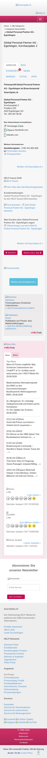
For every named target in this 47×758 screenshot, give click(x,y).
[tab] (7, 355)
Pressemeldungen (12, 692)
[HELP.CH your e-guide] (40, 13)
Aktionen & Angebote (14, 657)
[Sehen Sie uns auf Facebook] (9, 719)
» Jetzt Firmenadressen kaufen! (19, 308)
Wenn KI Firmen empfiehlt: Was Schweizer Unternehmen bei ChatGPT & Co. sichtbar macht (21, 367)
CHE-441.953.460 (29, 148)
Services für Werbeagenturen (17, 713)
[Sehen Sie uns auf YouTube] (31, 722)
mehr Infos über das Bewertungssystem (25, 187)
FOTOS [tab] (23, 77)
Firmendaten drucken (16, 151)
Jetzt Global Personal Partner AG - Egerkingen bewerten (20, 208)
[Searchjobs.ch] (23, 5)
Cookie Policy (26, 753)
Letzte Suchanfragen (13, 633)
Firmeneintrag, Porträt (14, 680)
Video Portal (9, 662)
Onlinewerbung (11, 689)
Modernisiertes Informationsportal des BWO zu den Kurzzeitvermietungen (21, 386)
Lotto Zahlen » (34, 495)
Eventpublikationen (13, 683)
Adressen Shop (11, 645)
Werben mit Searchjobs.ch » (30, 167)
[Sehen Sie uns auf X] (24, 719)
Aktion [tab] (15, 355)
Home (6, 26)
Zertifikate (23, 742)
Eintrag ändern (14, 154)
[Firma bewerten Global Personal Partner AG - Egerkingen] (12, 205)
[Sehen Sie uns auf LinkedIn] (21, 722)
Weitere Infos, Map (32, 253)
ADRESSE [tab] (11, 65)
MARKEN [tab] (10, 77)
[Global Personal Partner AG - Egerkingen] (11, 181)
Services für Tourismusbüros (17, 707)
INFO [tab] (23, 65)
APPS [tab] (34, 77)
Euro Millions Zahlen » (30, 522)
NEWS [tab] (27, 71)
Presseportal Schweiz (14, 654)
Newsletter (9, 704)
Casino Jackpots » (32, 543)
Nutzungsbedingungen (23, 739)
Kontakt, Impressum (13, 627)
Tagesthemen (10, 660)
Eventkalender (10, 648)
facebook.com (21, 130)
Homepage (12, 126)
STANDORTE (13, 70)
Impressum (23, 733)
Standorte (11, 253)
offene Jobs (9, 630)
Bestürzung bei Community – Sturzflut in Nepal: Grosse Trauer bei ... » (23, 449)
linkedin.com (12, 135)
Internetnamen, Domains (15, 686)
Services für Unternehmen (16, 710)
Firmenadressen (11, 677)
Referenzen (23, 736)
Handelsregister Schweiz (15, 651)
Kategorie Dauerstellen (15, 29)
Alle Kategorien (18, 26)
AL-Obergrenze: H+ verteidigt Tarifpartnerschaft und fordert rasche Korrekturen (23, 404)
